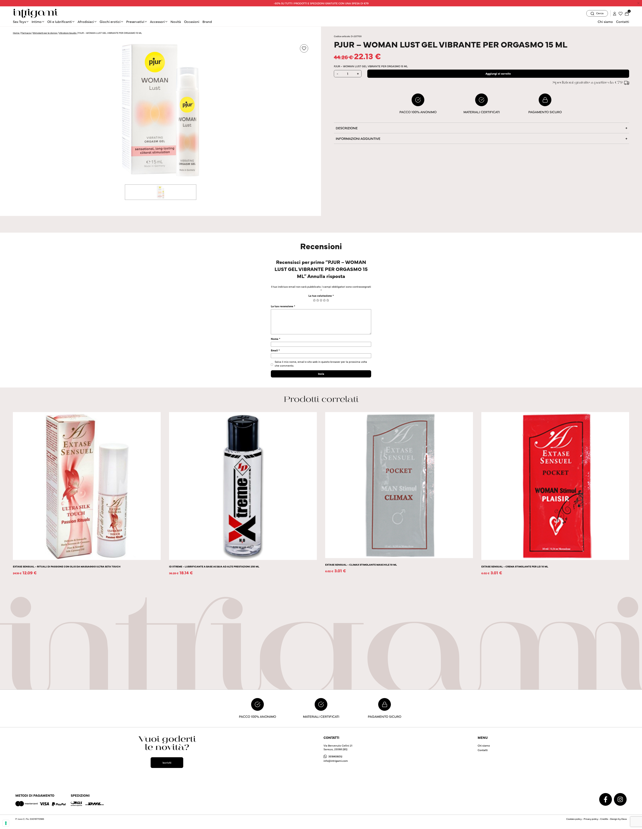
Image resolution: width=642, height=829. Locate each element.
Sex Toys (19, 21)
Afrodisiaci (86, 21)
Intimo (37, 21)
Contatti (622, 21)
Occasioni (191, 21)
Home (16, 32)
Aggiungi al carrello (498, 73)
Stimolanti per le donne (45, 32)
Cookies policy (574, 818)
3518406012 (335, 756)
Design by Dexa (618, 818)
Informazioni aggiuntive (358, 138)
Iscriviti (167, 762)
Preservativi (135, 21)
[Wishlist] (620, 13)
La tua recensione (283, 306)
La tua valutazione (321, 295)
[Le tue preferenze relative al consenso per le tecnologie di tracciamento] (6, 823)
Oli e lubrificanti (59, 21)
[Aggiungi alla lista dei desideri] (304, 48)
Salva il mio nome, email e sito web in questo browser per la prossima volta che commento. (321, 363)
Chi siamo (605, 21)
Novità (176, 21)
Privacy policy (591, 818)
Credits (604, 818)
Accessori (157, 21)
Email (275, 350)
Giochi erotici (110, 21)
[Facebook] (606, 799)
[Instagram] (620, 799)
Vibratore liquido (67, 32)
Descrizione (347, 128)
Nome (275, 338)
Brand (207, 21)
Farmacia (26, 32)
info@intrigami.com (336, 760)
